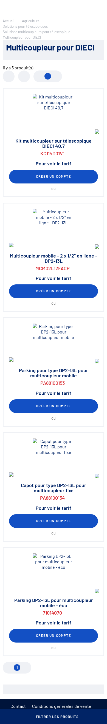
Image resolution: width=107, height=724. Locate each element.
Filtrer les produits (57, 716)
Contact (18, 706)
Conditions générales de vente (61, 706)
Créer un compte (53, 176)
